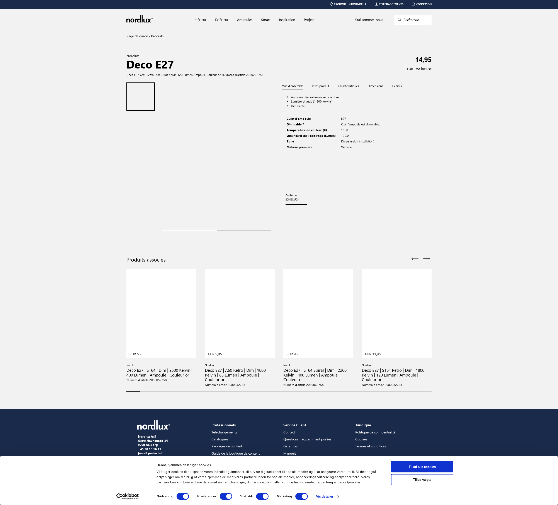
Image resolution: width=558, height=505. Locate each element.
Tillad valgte (422, 479)
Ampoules (244, 20)
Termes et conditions (371, 446)
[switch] (226, 496)
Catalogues (219, 439)
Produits (157, 36)
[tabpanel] (356, 135)
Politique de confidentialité (375, 432)
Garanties (290, 446)
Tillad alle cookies (422, 467)
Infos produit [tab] (320, 86)
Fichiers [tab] (397, 86)
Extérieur (221, 20)
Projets (309, 20)
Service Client (294, 425)
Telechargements (224, 432)
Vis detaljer (324, 496)
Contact (289, 432)
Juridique (363, 425)
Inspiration (287, 20)
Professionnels (223, 425)
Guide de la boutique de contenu (235, 453)
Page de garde (137, 36)
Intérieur (200, 20)
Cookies (361, 439)
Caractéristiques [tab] (348, 86)
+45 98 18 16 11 (149, 449)
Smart (265, 20)
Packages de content (226, 446)
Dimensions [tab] (375, 86)
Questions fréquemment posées (307, 439)
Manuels (289, 453)
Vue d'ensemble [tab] (292, 86)
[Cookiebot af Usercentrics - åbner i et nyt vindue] (128, 496)
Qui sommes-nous (369, 20)
